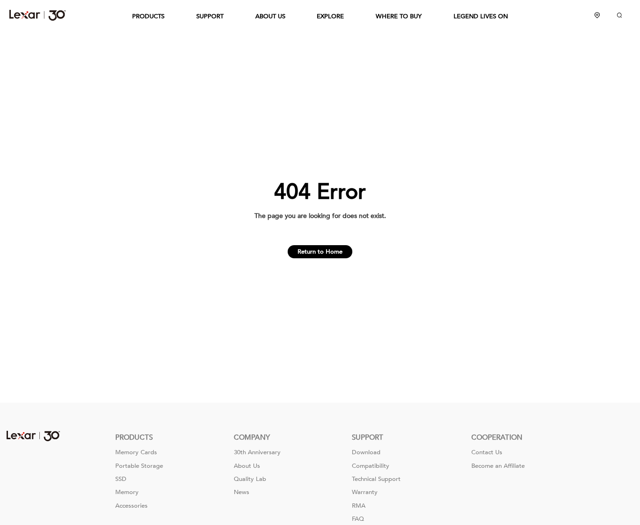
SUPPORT (209, 16)
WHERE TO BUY (399, 16)
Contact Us (486, 452)
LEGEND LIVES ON (481, 16)
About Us (247, 466)
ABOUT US (270, 16)
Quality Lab (250, 479)
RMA (358, 506)
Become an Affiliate (498, 466)
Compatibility (370, 466)
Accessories (131, 506)
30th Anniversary (257, 452)
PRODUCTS (148, 16)
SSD (121, 479)
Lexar (37, 15)
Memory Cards (136, 452)
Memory (127, 492)
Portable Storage (139, 466)
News (241, 492)
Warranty (365, 492)
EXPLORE (330, 16)
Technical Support (376, 479)
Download (366, 452)
